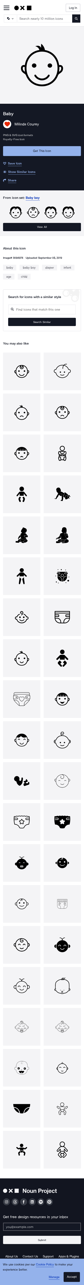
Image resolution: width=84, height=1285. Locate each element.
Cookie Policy (45, 1264)
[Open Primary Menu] (6, 8)
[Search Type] (10, 18)
